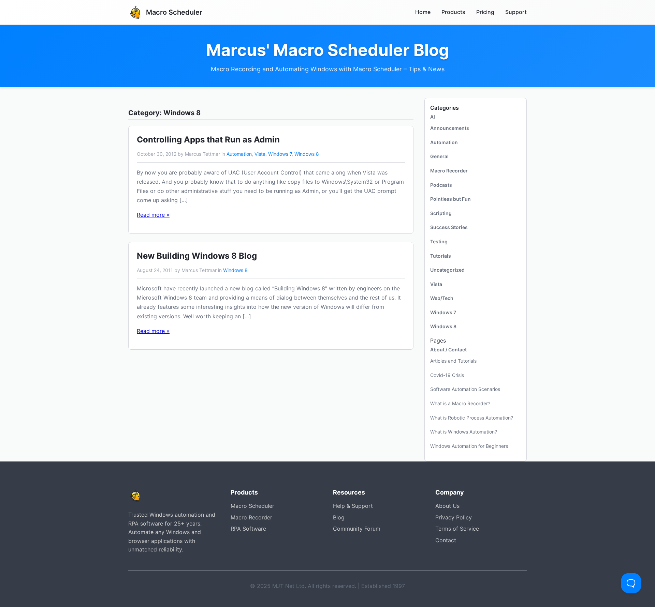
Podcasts (441, 185)
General (439, 156)
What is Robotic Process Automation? (471, 418)
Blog (339, 517)
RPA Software (248, 528)
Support (516, 12)
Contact (445, 540)
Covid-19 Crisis (447, 375)
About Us (447, 505)
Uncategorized (447, 270)
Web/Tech (441, 298)
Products (453, 12)
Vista (259, 154)
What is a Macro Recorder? (460, 403)
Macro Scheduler (252, 505)
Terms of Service (457, 528)
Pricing (485, 12)
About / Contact (448, 349)
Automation (239, 154)
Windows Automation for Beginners (469, 446)
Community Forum (356, 528)
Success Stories (449, 227)
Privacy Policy (453, 517)
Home (423, 12)
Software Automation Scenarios (465, 389)
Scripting (441, 213)
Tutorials (440, 256)
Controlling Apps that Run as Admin (208, 140)
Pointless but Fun (450, 199)
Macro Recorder (449, 170)
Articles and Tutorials (453, 361)
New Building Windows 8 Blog (197, 256)
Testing (439, 241)
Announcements (449, 128)
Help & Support (353, 505)
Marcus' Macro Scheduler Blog (327, 50)
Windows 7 (280, 154)
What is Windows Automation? (463, 432)
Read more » (153, 214)
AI (432, 117)
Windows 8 (306, 154)
